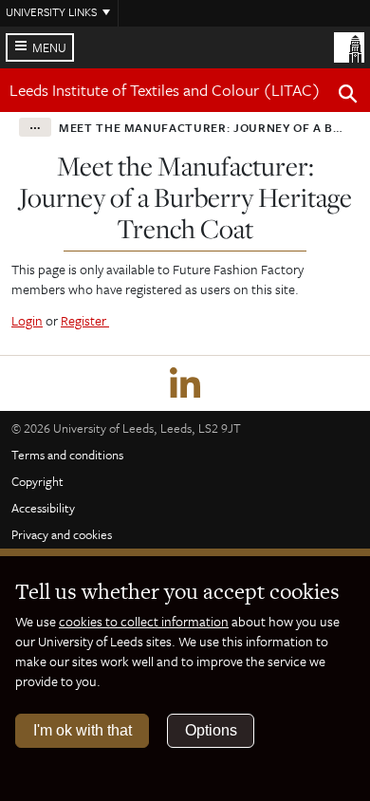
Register (85, 320)
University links (51, 11)
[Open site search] (348, 97)
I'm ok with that (82, 730)
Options (211, 730)
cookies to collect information (144, 621)
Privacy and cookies (61, 534)
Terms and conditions (67, 454)
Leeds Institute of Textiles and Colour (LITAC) (165, 90)
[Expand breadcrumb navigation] (35, 127)
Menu (49, 47)
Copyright (37, 481)
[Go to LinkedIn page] (185, 383)
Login (27, 320)
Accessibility (43, 507)
